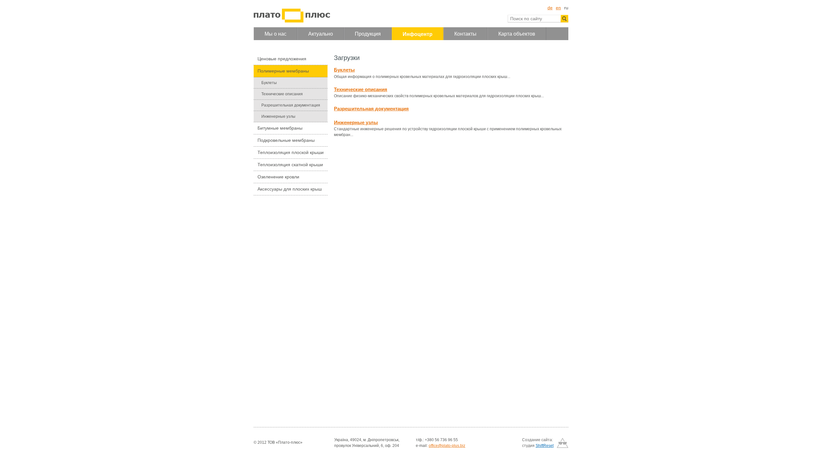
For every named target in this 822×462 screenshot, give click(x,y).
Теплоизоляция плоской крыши (291, 152)
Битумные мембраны (280, 128)
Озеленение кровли (278, 176)
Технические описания (282, 94)
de (550, 7)
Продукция (368, 34)
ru (566, 7)
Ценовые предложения (282, 58)
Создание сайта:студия (538, 443)
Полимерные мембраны (283, 70)
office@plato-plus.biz (447, 445)
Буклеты (269, 83)
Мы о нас (275, 34)
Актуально (320, 34)
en (558, 7)
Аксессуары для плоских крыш (290, 189)
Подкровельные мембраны (286, 140)
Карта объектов (516, 34)
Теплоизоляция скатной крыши (290, 164)
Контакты (465, 34)
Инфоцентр (418, 34)
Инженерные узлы (278, 116)
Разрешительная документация (290, 105)
